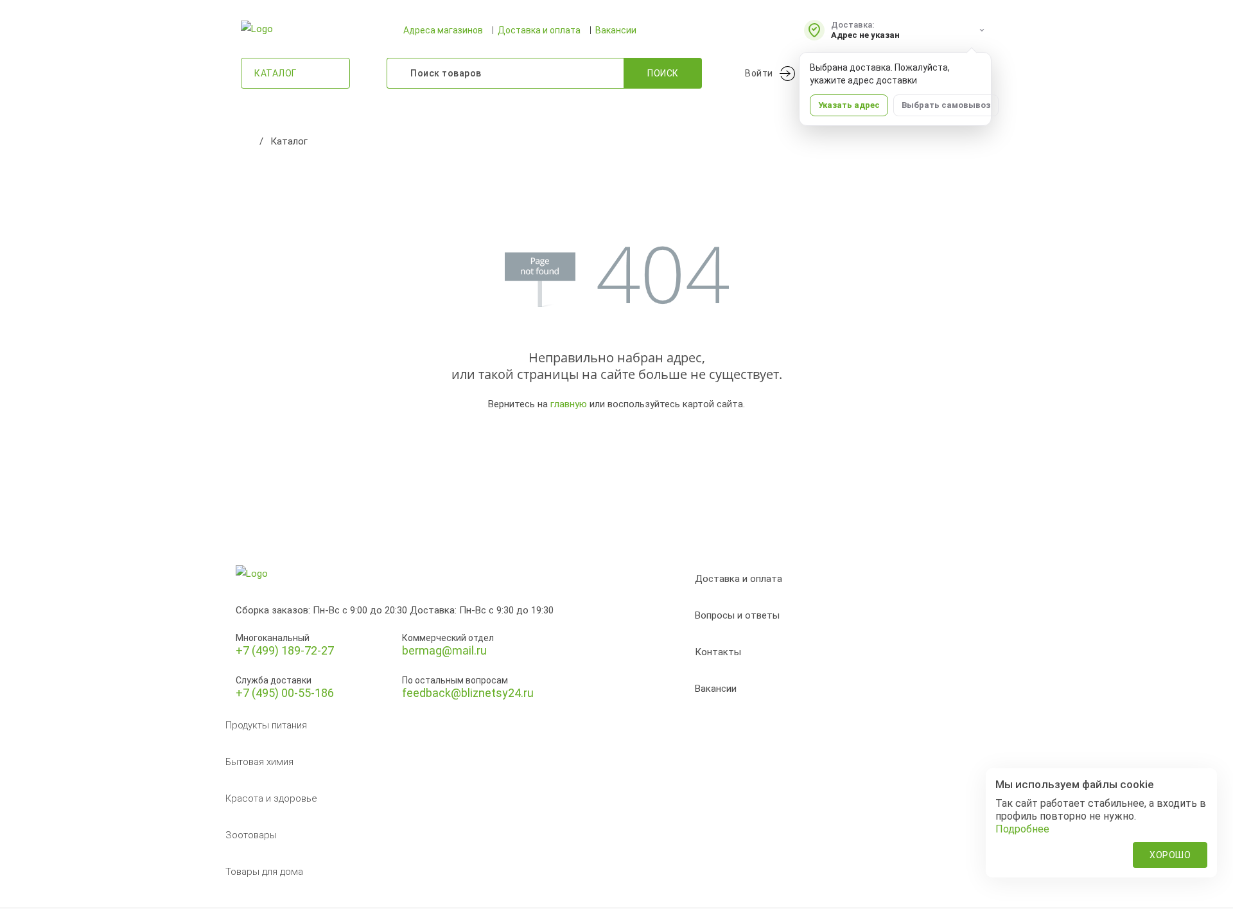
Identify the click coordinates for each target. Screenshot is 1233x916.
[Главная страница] (247, 141)
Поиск (663, 73)
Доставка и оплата (539, 30)
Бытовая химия (259, 762)
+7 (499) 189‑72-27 (285, 650)
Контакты (718, 652)
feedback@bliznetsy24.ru (468, 693)
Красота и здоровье (271, 798)
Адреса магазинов (443, 30)
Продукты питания (266, 725)
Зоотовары (251, 835)
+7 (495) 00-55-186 (285, 693)
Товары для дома (264, 871)
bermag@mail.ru (444, 650)
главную (568, 404)
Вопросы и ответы (737, 615)
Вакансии (615, 30)
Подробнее (1022, 829)
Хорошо (1170, 855)
